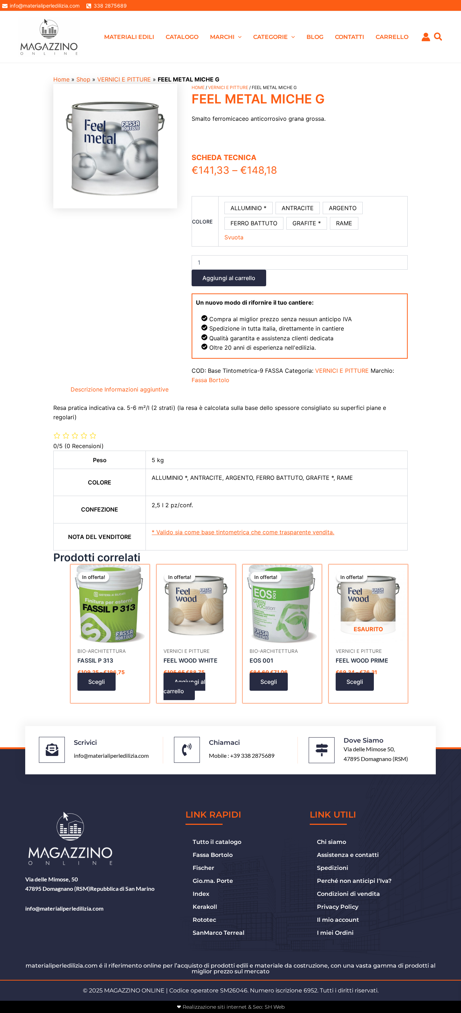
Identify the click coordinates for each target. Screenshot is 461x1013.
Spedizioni (332, 867)
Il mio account (338, 919)
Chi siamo (331, 842)
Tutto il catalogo (217, 842)
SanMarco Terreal (219, 932)
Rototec (204, 919)
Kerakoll (205, 906)
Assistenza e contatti (348, 854)
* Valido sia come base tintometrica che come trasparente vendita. (243, 532)
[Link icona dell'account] (425, 36)
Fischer (203, 867)
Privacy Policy (337, 906)
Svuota (233, 237)
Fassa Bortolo (210, 380)
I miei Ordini (335, 932)
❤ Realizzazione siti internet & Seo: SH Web (231, 1007)
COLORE (202, 221)
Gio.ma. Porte (213, 880)
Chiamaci (224, 743)
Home (61, 79)
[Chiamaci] (187, 750)
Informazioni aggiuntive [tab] (136, 389)
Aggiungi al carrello (228, 278)
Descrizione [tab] (87, 389)
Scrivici (85, 743)
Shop (83, 79)
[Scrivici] (52, 750)
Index (201, 893)
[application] (238, 37)
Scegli (96, 681)
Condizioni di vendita (348, 893)
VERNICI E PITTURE (124, 79)
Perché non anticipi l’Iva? (354, 880)
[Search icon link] (438, 37)
